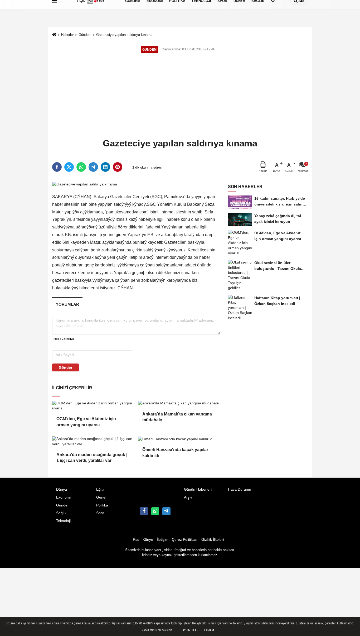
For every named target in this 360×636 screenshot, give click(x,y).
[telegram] (93, 167)
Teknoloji (63, 521)
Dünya (61, 489)
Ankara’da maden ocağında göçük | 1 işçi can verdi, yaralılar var (91, 457)
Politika (102, 505)
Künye (148, 540)
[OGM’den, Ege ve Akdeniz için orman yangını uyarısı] (93, 406)
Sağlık (61, 513)
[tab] (67, 304)
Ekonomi (63, 497)
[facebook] (57, 167)
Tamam (208, 630)
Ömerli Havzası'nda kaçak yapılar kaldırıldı (175, 452)
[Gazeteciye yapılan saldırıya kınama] (84, 184)
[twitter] (69, 167)
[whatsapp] (81, 167)
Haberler (67, 35)
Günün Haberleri (198, 489)
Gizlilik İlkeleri (212, 540)
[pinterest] (117, 167)
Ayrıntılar (190, 630)
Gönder (65, 367)
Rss (136, 540)
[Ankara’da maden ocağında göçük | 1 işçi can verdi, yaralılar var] (93, 441)
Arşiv (188, 497)
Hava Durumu (239, 489)
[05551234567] (155, 511)
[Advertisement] (180, 96)
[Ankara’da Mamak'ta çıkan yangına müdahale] (179, 403)
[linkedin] (105, 167)
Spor (100, 513)
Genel (101, 497)
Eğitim (101, 489)
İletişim (162, 540)
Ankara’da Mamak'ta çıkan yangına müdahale (177, 417)
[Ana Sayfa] (54, 35)
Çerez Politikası (185, 540)
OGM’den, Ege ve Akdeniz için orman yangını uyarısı (86, 422)
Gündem (85, 35)
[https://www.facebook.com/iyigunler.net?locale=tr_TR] (144, 511)
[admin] (166, 511)
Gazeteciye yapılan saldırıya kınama (124, 35)
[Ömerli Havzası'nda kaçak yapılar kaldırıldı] (179, 439)
